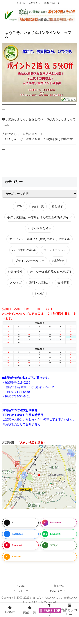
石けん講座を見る (39, 228)
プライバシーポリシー (29, 260)
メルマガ (15, 282)
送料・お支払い (39, 282)
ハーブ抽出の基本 (24, 250)
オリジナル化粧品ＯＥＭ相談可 (50, 271)
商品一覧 (38, 206)
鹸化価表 (57, 206)
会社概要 (63, 282)
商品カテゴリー (59, 591)
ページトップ (20, 591)
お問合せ (58, 260)
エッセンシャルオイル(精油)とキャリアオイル (39, 239)
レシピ (39, 293)
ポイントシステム (55, 250)
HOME (20, 206)
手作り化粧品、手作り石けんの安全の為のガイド (39, 217)
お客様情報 (15, 271)
